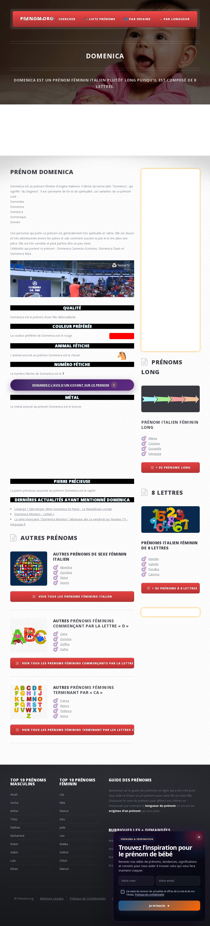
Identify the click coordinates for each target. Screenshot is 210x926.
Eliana (64, 578)
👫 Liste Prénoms (99, 19)
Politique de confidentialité (149, 894)
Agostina (66, 572)
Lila (61, 794)
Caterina (153, 574)
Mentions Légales (52, 898)
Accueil (38, 19)
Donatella (154, 449)
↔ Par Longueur (174, 19)
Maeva (63, 811)
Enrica (64, 716)
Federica (66, 711)
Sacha (14, 803)
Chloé (63, 861)
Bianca (64, 706)
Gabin (14, 852)
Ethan (14, 869)
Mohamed (17, 836)
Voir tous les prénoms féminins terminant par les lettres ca (77, 730)
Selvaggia (154, 454)
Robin (14, 844)
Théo (13, 819)
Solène (63, 852)
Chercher (66, 19)
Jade (62, 827)
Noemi (64, 583)
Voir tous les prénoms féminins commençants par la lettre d (77, 663)
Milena (152, 438)
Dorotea (65, 639)
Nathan (15, 827)
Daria (63, 634)
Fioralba (153, 569)
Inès (62, 819)
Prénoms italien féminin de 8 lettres (169, 545)
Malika (63, 844)
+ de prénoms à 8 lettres (174, 588)
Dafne (64, 649)
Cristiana (154, 443)
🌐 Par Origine (137, 19)
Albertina (66, 567)
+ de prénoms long (173, 467)
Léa (61, 836)
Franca (64, 701)
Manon (64, 869)
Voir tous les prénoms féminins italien (75, 596)
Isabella (153, 564)
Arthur (14, 811)
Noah (14, 794)
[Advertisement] (72, 442)
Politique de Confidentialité (88, 898)
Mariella (153, 559)
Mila (62, 803)
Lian (13, 861)
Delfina (65, 644)
